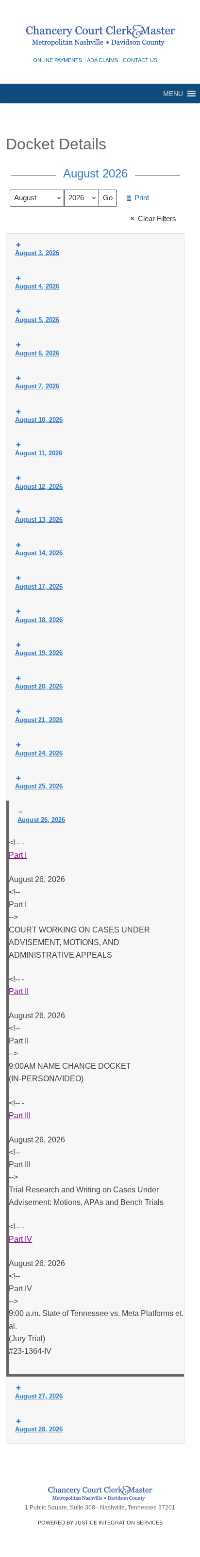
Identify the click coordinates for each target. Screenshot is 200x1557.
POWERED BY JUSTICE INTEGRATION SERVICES (100, 1522)
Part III (20, 1115)
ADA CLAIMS (102, 60)
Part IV (20, 1239)
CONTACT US (140, 60)
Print (137, 199)
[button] (173, 93)
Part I (18, 855)
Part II (19, 991)
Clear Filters (157, 218)
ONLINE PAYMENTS (57, 60)
